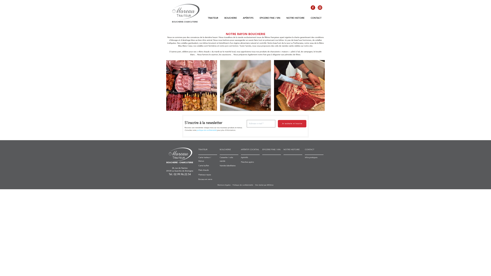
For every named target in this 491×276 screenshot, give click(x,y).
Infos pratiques (311, 158)
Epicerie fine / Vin (270, 18)
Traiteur (213, 18)
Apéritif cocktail (250, 150)
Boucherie (230, 18)
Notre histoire (295, 18)
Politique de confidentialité (243, 185)
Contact (316, 18)
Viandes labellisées (228, 166)
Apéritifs (248, 18)
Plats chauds (203, 170)
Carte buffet (203, 166)
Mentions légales (224, 185)
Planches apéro (247, 162)
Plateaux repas (204, 175)
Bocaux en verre (205, 179)
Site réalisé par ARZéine (264, 185)
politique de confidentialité (207, 130)
